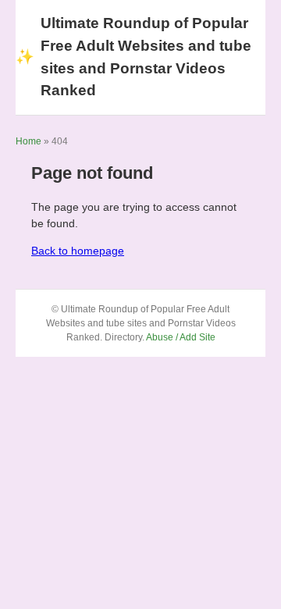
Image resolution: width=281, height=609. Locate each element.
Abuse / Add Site (180, 337)
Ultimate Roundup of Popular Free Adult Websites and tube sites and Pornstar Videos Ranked (133, 56)
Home (28, 141)
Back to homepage (77, 250)
